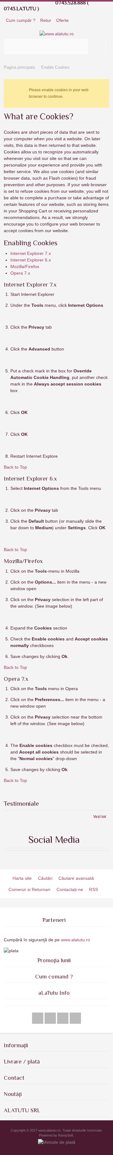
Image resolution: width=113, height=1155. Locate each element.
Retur (45, 20)
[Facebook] (38, 1018)
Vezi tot (99, 816)
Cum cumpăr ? (20, 20)
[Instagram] (63, 1018)
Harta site (22, 878)
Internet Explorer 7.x (30, 253)
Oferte (62, 20)
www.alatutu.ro (75, 939)
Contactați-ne (69, 889)
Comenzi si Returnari (29, 889)
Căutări (45, 878)
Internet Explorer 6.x (30, 259)
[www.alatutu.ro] (56, 34)
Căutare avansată (76, 878)
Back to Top (15, 467)
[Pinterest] (75, 1018)
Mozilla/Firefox (24, 266)
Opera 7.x (20, 273)
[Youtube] (51, 1018)
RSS (93, 889)
